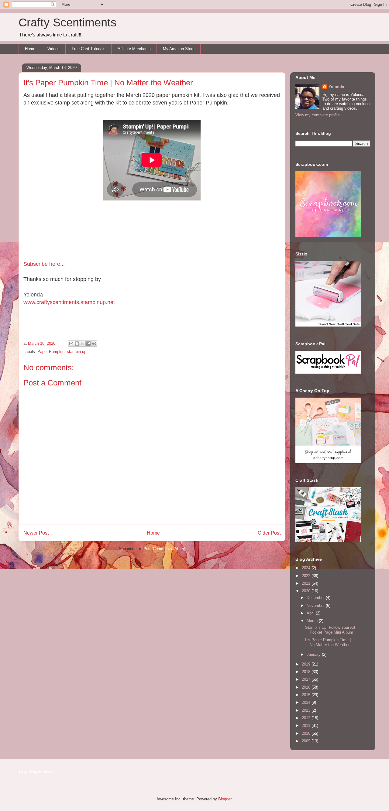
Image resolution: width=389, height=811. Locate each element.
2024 (307, 568)
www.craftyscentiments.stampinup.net (69, 302)
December (316, 597)
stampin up (76, 351)
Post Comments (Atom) (164, 548)
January (314, 654)
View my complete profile (317, 115)
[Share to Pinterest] (94, 343)
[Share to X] (83, 343)
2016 (307, 687)
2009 (307, 741)
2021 (307, 583)
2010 (307, 733)
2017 (307, 679)
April (311, 613)
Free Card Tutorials (88, 48)
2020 (307, 591)
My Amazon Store (178, 48)
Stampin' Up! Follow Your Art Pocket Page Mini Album (330, 630)
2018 (307, 671)
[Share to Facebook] (88, 343)
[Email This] (71, 343)
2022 (307, 575)
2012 (307, 718)
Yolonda (336, 86)
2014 (307, 702)
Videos (53, 48)
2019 (307, 664)
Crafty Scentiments (67, 22)
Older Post (269, 533)
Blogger (224, 799)
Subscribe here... (44, 264)
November (316, 605)
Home (30, 48)
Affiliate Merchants (134, 48)
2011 (307, 725)
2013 (307, 710)
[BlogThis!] (77, 343)
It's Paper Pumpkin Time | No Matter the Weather (328, 642)
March (313, 620)
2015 (307, 695)
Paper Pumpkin (50, 351)
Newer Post (36, 533)
